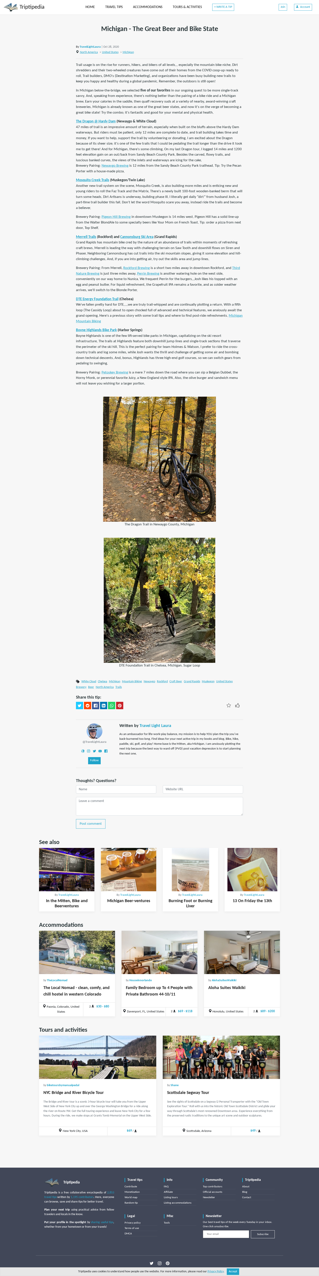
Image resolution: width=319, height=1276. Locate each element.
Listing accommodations (177, 1202)
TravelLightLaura (90, 47)
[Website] (82, 751)
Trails (118, 687)
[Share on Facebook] (95, 705)
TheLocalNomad (57, 980)
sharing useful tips (102, 1222)
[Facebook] (105, 751)
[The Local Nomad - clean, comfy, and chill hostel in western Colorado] (77, 952)
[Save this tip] (229, 705)
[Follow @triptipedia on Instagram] (159, 1263)
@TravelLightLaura (94, 742)
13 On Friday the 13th (252, 901)
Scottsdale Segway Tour (188, 1093)
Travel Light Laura (155, 726)
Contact (246, 1197)
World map (131, 1197)
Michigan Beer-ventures (128, 901)
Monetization (132, 1192)
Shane (175, 1085)
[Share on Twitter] (79, 705)
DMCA (128, 1233)
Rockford (162, 681)
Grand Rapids (192, 681)
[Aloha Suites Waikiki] (242, 952)
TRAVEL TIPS (114, 7)
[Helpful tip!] (237, 705)
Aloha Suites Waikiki (226, 988)
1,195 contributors (82, 1197)
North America (89, 52)
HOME (90, 7)
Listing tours (171, 1197)
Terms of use (132, 1228)
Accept (233, 1271)
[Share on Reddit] (87, 705)
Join (283, 7)
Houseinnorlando (140, 980)
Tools (167, 1222)
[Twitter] (94, 751)
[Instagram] (88, 751)
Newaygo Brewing (115, 166)
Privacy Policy (215, 1271)
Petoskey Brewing (115, 372)
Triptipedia (31, 7)
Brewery (81, 687)
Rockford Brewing (136, 268)
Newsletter (209, 1197)
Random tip (131, 1202)
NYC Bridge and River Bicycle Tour (73, 1093)
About (245, 1186)
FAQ (166, 1186)
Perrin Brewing (148, 273)
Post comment (91, 824)
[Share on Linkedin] (103, 705)
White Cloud (88, 681)
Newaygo (149, 681)
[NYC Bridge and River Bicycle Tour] (97, 1057)
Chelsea (102, 681)
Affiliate (168, 1192)
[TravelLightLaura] (94, 731)
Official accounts (212, 1192)
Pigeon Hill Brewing (116, 217)
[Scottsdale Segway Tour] (221, 1057)
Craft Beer (175, 681)
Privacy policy (133, 1222)
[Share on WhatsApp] (111, 705)
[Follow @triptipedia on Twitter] (151, 1263)
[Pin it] (119, 705)
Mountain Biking (132, 681)
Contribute (131, 1186)
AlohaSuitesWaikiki (224, 980)
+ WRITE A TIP (223, 7)
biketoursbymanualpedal (63, 1085)
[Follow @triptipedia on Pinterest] (167, 1263)
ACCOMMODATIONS (147, 7)
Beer (91, 687)
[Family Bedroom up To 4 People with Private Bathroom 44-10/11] (159, 952)
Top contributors (212, 1186)
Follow (94, 760)
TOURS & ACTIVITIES (187, 7)
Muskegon (208, 681)
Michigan (128, 52)
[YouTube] (100, 751)
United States (110, 52)
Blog (244, 1192)
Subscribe (262, 1234)
